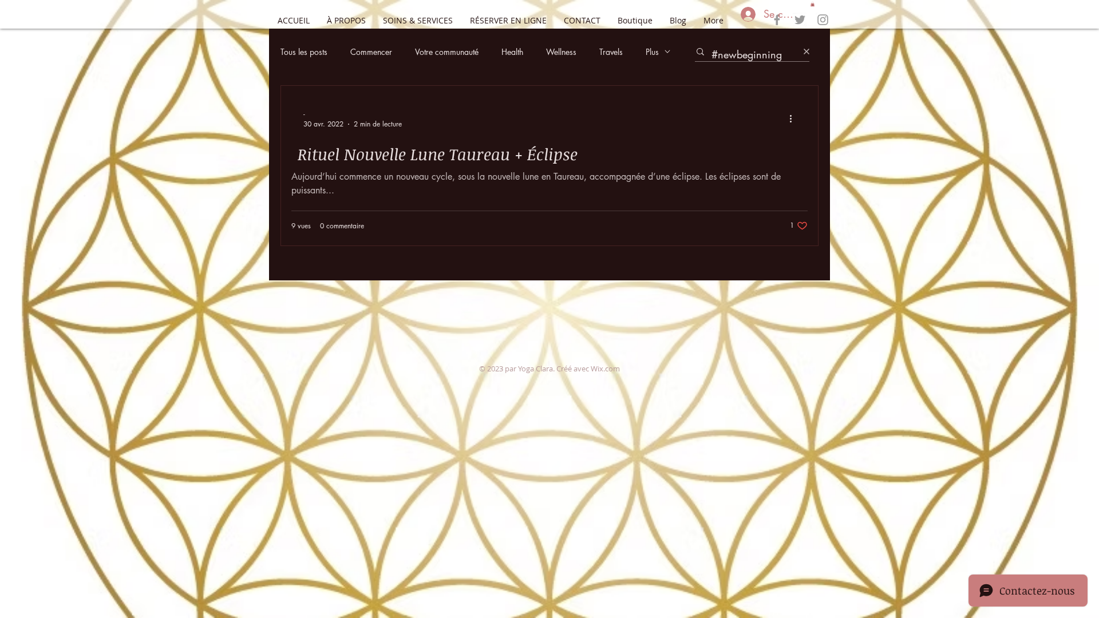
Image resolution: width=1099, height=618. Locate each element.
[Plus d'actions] (794, 118)
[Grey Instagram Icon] (823, 20)
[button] (813, 4)
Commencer (371, 51)
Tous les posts (303, 51)
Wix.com (605, 368)
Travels (611, 51)
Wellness (561, 51)
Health (512, 51)
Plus (652, 51)
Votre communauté (447, 51)
